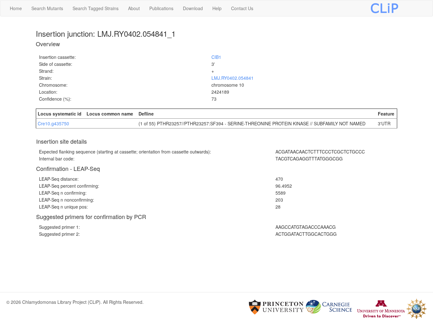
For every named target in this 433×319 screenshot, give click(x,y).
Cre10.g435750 (53, 123)
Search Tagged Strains (96, 8)
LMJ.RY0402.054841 (232, 78)
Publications (161, 8)
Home (16, 8)
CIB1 (216, 57)
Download (193, 8)
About (134, 8)
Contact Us (242, 8)
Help (217, 8)
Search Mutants (47, 8)
